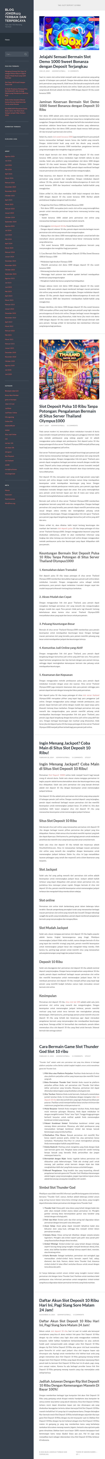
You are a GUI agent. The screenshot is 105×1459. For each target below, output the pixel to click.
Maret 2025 (9, 204)
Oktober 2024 (10, 217)
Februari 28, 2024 (46, 757)
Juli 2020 (8, 370)
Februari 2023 (10, 304)
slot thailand (9, 461)
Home (7, 40)
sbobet (7, 430)
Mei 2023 (8, 291)
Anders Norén (90, 1452)
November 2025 (10, 191)
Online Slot (9, 421)
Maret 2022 (9, 326)
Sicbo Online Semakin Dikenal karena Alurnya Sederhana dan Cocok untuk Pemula (15, 102)
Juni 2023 (8, 287)
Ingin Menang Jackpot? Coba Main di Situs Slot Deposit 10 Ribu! (65, 748)
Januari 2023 (9, 309)
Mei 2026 (8, 169)
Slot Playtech (9, 456)
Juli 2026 (8, 161)
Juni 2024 (8, 235)
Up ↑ (78, 1454)
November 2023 (10, 265)
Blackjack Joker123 (11, 391)
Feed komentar (10, 499)
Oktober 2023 (10, 270)
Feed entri (8, 495)
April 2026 (8, 174)
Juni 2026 (8, 165)
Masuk (7, 490)
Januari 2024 (9, 257)
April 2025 (8, 200)
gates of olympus (10, 399)
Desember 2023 (10, 261)
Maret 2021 (9, 339)
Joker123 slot (9, 404)
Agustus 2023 (10, 278)
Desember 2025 (10, 187)
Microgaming (9, 417)
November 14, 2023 (47, 1315)
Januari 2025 (9, 213)
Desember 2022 (10, 313)
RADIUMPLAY (10, 426)
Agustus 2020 (10, 365)
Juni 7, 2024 (44, 425)
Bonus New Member (12, 395)
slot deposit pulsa (65, 528)
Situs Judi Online (10, 434)
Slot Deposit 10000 (57, 775)
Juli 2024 (8, 230)
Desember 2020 (10, 352)
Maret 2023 (9, 300)
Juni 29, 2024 (44, 71)
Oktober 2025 (10, 195)
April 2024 (8, 243)
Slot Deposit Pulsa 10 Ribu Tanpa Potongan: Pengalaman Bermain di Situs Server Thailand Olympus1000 (68, 413)
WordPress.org (10, 503)
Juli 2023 (8, 283)
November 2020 (10, 357)
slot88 (7, 465)
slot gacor (8, 452)
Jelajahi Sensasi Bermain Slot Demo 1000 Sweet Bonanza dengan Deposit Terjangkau (65, 61)
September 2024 (10, 222)
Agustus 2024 (10, 226)
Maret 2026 (9, 178)
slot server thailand (91, 695)
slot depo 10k (9, 447)
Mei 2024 (8, 239)
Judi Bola (8, 408)
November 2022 (10, 318)
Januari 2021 (9, 348)
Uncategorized (10, 474)
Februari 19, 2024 (46, 1056)
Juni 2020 (8, 374)
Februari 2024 (10, 252)
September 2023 (10, 274)
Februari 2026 (10, 182)
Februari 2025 (10, 209)
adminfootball (59, 71)
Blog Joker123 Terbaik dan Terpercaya (15, 15)
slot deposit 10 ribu (58, 226)
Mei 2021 (8, 335)
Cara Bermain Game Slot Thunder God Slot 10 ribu (69, 1049)
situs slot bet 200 (73, 1002)
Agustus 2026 (10, 156)
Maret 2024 (9, 248)
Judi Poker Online (11, 413)
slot (6, 439)
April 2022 (8, 322)
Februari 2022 (10, 331)
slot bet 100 (9, 443)
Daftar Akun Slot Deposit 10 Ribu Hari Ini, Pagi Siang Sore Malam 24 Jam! (69, 1305)
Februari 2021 (10, 344)
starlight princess (11, 469)
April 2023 (8, 296)
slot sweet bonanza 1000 (63, 137)
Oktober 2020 (10, 361)
